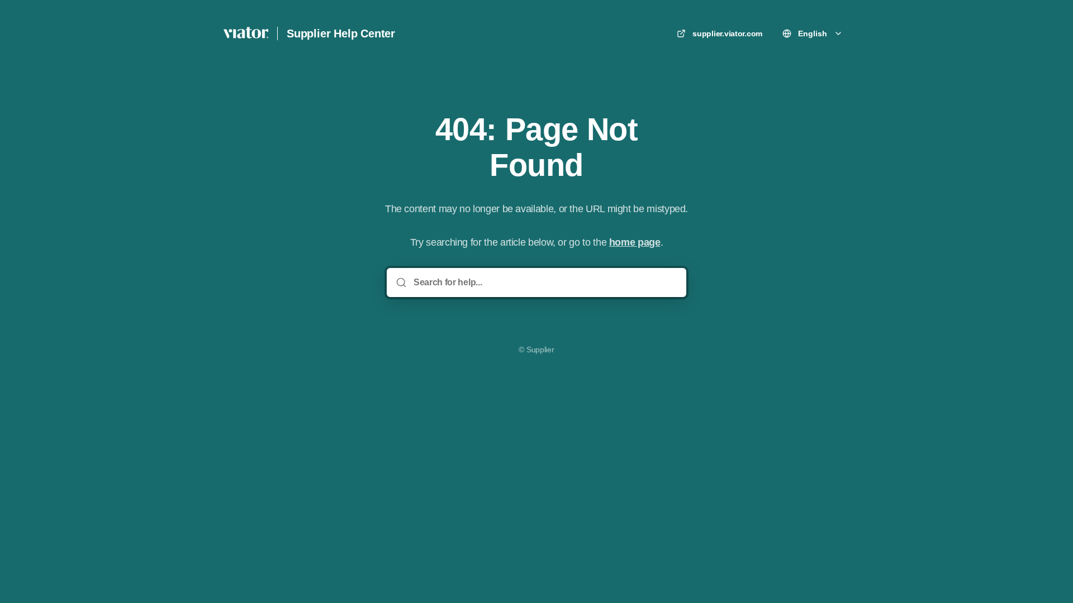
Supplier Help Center (341, 33)
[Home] (246, 33)
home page (635, 242)
